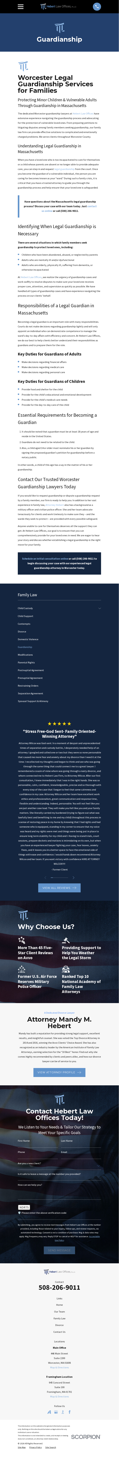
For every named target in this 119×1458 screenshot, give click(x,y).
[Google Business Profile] (56, 1412)
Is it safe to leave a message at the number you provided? (49, 1174)
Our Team (59, 1311)
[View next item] (73, 877)
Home (59, 1304)
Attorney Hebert (54, 505)
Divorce (59, 1325)
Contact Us (59, 1332)
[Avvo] (49, 1412)
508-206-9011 (59, 1287)
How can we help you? (30, 1185)
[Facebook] (69, 1412)
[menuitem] (57, 608)
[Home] (58, 6)
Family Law (59, 1318)
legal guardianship (64, 169)
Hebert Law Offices (83, 113)
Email (64, 1152)
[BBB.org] (63, 1412)
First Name (24, 1141)
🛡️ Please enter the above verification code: (42, 1213)
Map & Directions (59, 1367)
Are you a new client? (29, 1163)
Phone (21, 1152)
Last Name (67, 1141)
